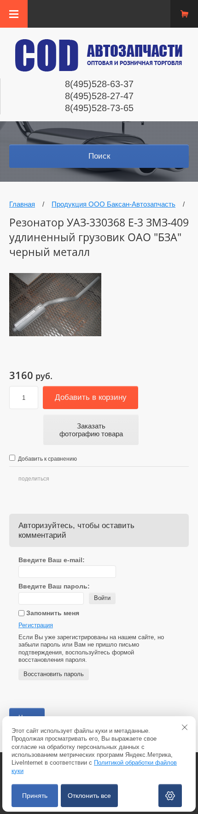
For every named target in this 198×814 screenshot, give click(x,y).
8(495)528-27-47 (99, 96)
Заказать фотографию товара (91, 430)
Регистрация (35, 625)
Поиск (99, 156)
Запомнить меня (51, 613)
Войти (102, 597)
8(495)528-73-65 (99, 108)
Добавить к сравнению (47, 459)
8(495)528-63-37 (99, 84)
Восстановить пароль (53, 674)
